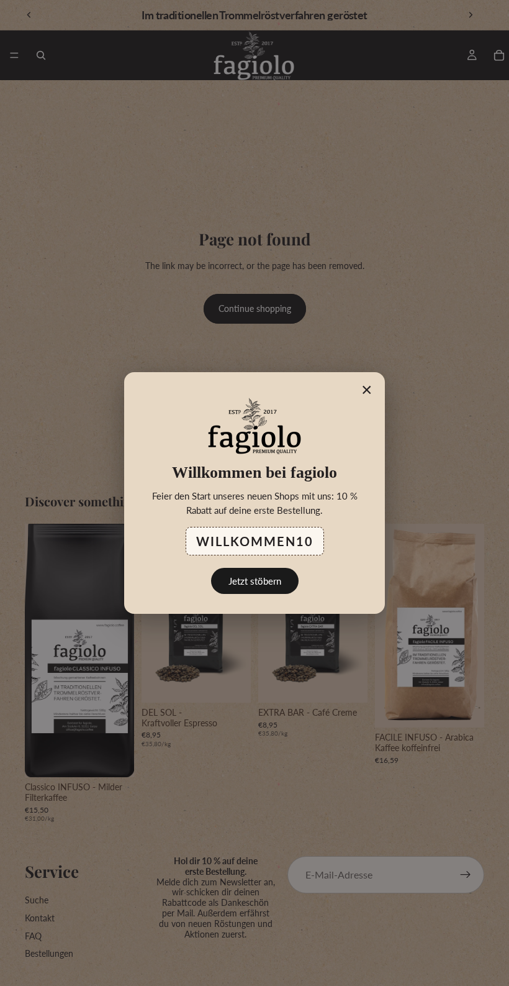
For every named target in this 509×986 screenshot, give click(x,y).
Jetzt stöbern (254, 581)
